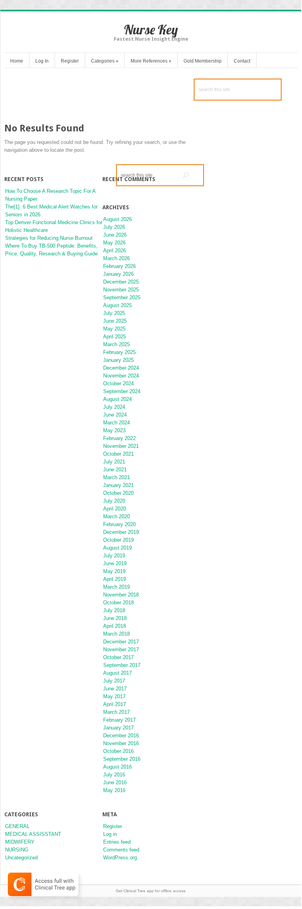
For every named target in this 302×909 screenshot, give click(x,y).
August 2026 (117, 219)
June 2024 (115, 415)
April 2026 (114, 250)
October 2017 (118, 657)
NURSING (16, 850)
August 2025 (117, 305)
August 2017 (117, 673)
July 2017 (114, 681)
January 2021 (118, 485)
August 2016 (117, 767)
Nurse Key (151, 29)
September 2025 (121, 297)
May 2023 (114, 430)
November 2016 (121, 743)
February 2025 (119, 352)
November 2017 (121, 649)
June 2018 (115, 618)
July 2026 (114, 227)
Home (16, 61)
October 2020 (118, 493)
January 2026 (118, 274)
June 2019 (115, 563)
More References (151, 61)
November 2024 (121, 376)
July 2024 (114, 407)
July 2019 (114, 556)
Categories (104, 61)
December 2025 (121, 282)
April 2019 (114, 579)
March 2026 (116, 258)
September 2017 (121, 665)
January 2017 (118, 728)
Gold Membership (203, 61)
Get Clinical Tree (131, 891)
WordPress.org (120, 857)
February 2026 (119, 266)
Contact (242, 61)
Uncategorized (21, 857)
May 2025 (114, 329)
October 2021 (118, 454)
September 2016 (121, 759)
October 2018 (118, 602)
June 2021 (115, 469)
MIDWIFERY (20, 842)
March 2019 (116, 587)
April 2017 (114, 704)
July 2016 (114, 775)
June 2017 (115, 689)
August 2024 (117, 399)
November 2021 (121, 446)
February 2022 (119, 438)
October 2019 (118, 540)
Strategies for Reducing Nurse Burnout (49, 238)
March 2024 (116, 423)
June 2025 (115, 321)
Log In (42, 61)
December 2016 (121, 735)
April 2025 (114, 337)
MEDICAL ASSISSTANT (33, 834)
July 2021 (114, 462)
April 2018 (114, 626)
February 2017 (119, 720)
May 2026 (114, 243)
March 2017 (116, 712)
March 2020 (116, 516)
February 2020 (119, 524)
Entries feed (117, 842)
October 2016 (118, 751)
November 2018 (121, 595)
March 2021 (116, 477)
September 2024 (121, 391)
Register (70, 61)
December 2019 (121, 532)
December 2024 (121, 368)
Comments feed (121, 850)
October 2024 (118, 383)
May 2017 (114, 696)
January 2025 (118, 360)
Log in (110, 834)
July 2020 (114, 501)
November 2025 (121, 290)
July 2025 (114, 313)
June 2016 (115, 782)
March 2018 (116, 634)
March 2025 (116, 344)
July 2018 (114, 610)
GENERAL (17, 826)
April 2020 (114, 509)
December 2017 (121, 642)
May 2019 (114, 571)
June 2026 (115, 235)
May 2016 (114, 790)
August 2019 (117, 548)
